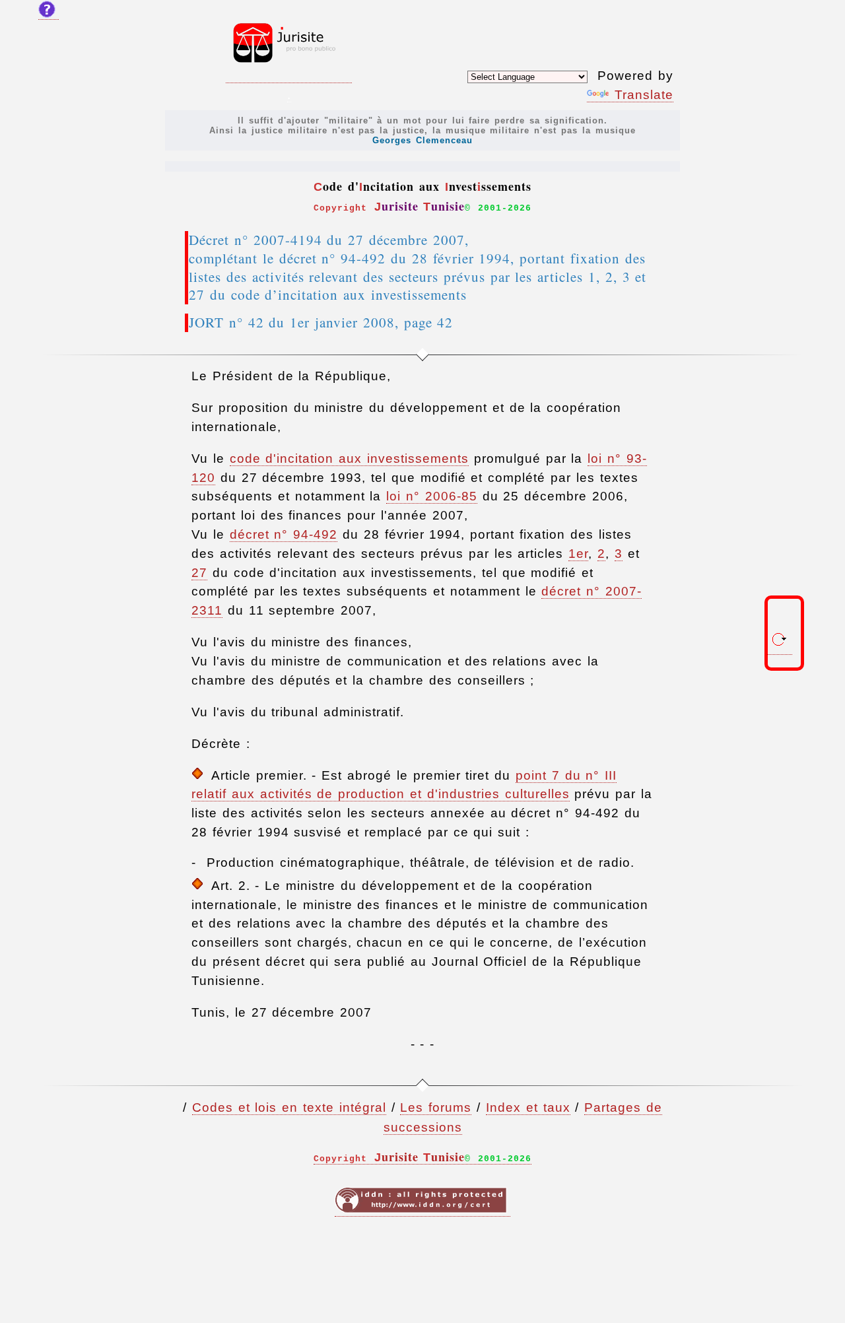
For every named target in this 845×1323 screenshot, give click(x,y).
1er (578, 553)
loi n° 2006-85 (431, 496)
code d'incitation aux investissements (349, 458)
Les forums (435, 1107)
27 (199, 573)
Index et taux (528, 1107)
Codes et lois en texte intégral (289, 1107)
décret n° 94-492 (284, 534)
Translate (644, 95)
